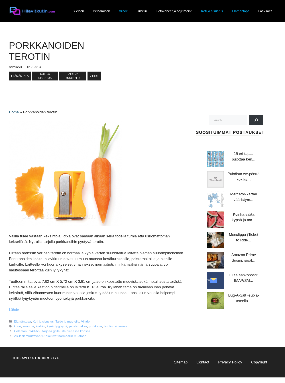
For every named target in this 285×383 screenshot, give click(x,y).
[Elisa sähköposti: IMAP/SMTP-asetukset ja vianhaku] (215, 280)
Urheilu (142, 11)
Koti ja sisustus (212, 11)
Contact (202, 362)
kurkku (40, 326)
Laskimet (265, 11)
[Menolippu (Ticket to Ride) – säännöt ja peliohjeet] (215, 240)
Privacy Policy (230, 362)
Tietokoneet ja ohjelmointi (174, 11)
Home (14, 112)
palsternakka (78, 326)
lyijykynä (61, 326)
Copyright (259, 362)
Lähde (14, 310)
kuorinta (28, 326)
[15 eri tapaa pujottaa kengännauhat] (215, 159)
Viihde (123, 11)
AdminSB (15, 67)
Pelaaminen (101, 11)
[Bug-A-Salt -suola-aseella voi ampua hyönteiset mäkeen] (215, 300)
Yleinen (78, 11)
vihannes (120, 326)
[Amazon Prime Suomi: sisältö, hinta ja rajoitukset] (215, 260)
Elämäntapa (240, 11)
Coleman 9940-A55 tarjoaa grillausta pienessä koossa (52, 331)
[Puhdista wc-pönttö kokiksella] (215, 179)
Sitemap (180, 362)
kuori (17, 326)
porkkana (95, 326)
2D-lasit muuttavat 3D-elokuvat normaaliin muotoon (50, 336)
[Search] (256, 120)
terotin (108, 326)
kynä (50, 326)
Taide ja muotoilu (73, 76)
